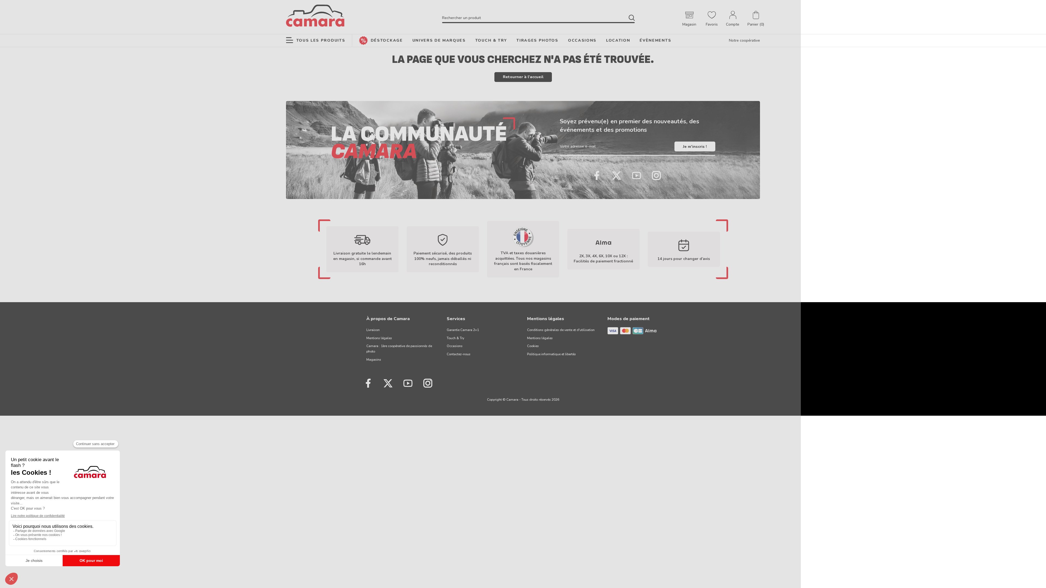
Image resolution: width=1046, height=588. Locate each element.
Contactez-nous (458, 354)
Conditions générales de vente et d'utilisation (561, 330)
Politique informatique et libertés (551, 354)
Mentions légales (379, 338)
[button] (755, 19)
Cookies (533, 346)
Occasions (455, 346)
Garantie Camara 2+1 (463, 330)
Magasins (373, 359)
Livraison (373, 330)
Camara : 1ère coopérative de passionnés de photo (399, 349)
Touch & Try (455, 338)
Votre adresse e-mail (578, 146)
